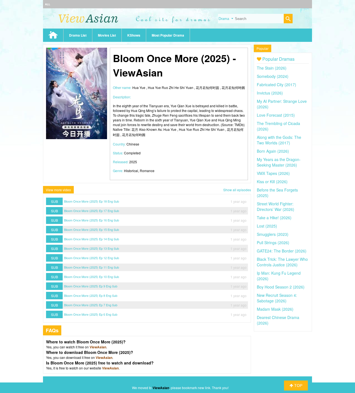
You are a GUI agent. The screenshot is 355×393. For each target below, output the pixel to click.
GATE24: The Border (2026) (281, 251)
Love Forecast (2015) (276, 115)
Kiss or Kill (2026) (272, 181)
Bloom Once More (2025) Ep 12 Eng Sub (91, 258)
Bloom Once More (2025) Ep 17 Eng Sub (91, 210)
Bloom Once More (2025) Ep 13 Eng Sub (91, 248)
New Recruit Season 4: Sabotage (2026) (277, 297)
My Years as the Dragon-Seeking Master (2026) (279, 162)
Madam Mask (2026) (275, 309)
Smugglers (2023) (272, 234)
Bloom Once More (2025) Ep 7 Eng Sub (90, 305)
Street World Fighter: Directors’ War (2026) (275, 206)
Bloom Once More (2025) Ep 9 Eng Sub (90, 286)
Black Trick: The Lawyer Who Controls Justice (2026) (282, 261)
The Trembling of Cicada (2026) (278, 126)
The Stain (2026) (271, 68)
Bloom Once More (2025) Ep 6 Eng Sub (90, 314)
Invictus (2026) (270, 93)
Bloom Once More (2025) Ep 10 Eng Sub (91, 276)
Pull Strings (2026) (273, 242)
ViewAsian (98, 346)
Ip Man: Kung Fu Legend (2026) (279, 275)
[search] (288, 19)
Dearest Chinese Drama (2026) (278, 320)
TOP (297, 385)
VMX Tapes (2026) (273, 173)
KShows (133, 35)
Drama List (78, 35)
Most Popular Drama (168, 35)
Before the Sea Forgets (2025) (277, 192)
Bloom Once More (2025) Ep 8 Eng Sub (90, 295)
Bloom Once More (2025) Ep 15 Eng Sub (91, 229)
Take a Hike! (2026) (274, 217)
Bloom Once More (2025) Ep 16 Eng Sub (91, 220)
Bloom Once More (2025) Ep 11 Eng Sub (91, 267)
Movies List (107, 35)
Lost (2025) (267, 226)
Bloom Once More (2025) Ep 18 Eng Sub (91, 201)
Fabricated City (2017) (276, 84)
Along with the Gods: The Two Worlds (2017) (279, 140)
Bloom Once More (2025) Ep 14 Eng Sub (91, 239)
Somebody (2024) (272, 76)
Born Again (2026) (273, 151)
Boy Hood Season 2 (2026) (281, 287)
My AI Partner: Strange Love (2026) (282, 103)
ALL (47, 4)
